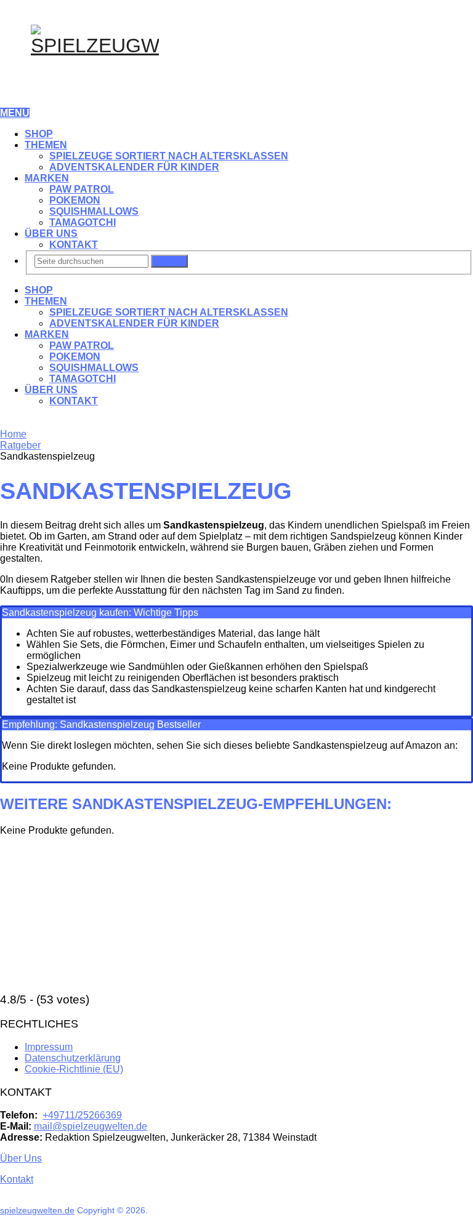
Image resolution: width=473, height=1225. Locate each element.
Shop (39, 134)
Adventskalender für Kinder (134, 167)
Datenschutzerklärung (73, 1058)
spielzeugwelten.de (37, 1210)
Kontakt (73, 244)
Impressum (49, 1047)
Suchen (169, 261)
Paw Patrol (81, 189)
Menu (15, 113)
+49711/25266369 (82, 1115)
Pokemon (74, 200)
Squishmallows (94, 211)
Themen (46, 145)
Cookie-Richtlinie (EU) (74, 1069)
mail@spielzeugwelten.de (90, 1126)
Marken (47, 178)
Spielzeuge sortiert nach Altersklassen (168, 156)
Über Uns (51, 233)
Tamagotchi (82, 222)
